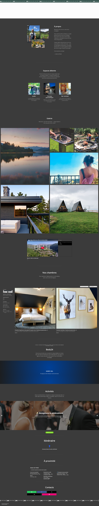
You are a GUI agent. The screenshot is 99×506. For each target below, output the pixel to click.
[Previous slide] (1, 415)
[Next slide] (97, 415)
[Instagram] (49, 494)
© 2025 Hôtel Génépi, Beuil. (5, 503)
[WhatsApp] (31, 492)
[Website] (51, 492)
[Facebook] (41, 492)
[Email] (34, 494)
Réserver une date (49, 432)
